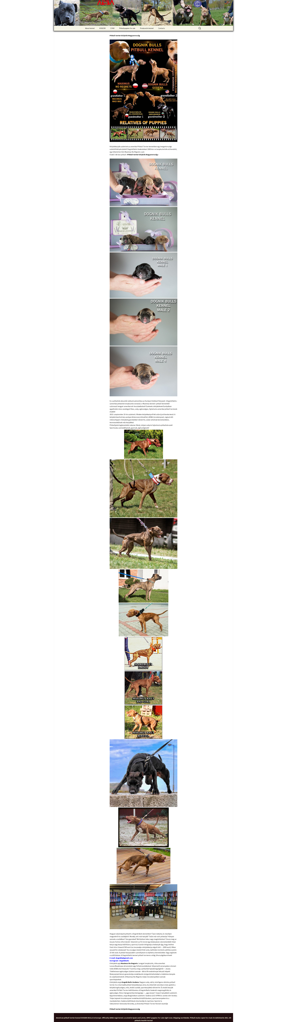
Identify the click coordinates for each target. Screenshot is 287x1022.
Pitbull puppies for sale (127, 28)
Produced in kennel (146, 28)
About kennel (90, 28)
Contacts (161, 28)
